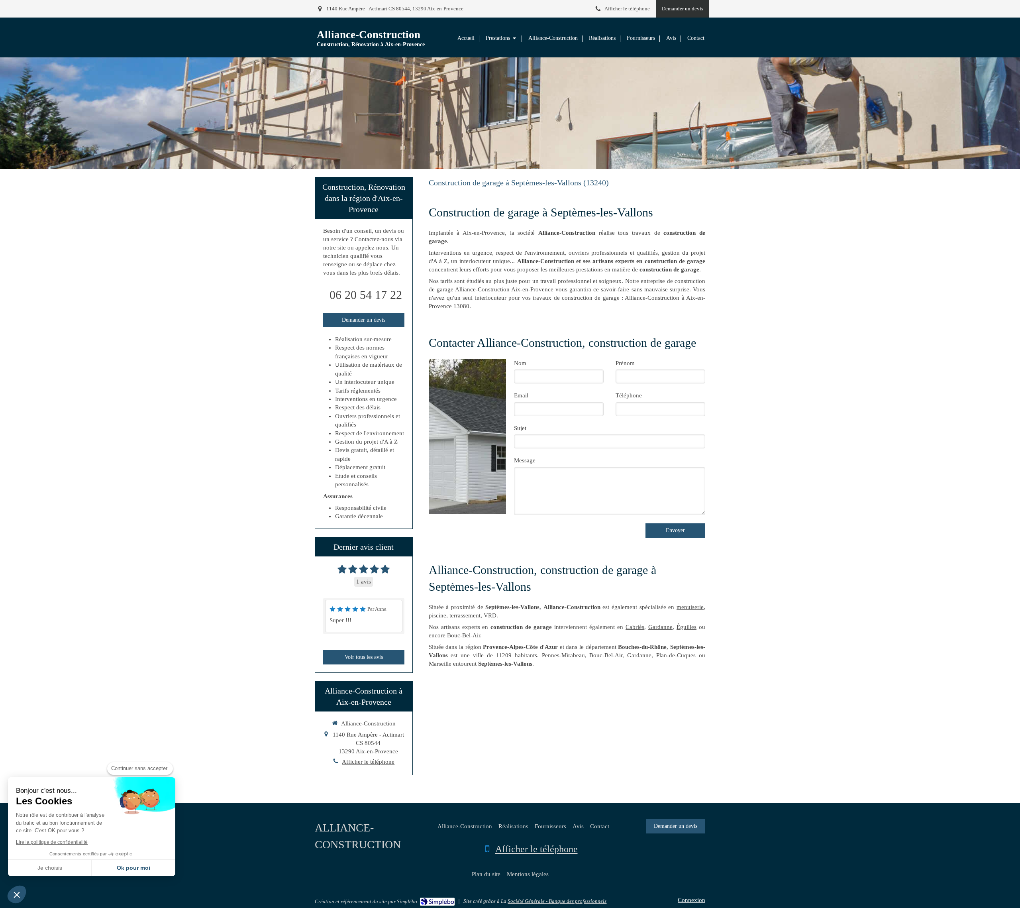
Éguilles (686, 627)
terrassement (465, 615)
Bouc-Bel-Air (463, 635)
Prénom (625, 363)
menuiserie (690, 607)
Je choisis (49, 868)
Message (525, 460)
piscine (437, 615)
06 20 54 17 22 (366, 294)
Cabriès (635, 627)
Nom (520, 363)
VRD (490, 615)
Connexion (691, 900)
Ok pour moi (133, 868)
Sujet (520, 428)
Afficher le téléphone (627, 9)
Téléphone (629, 395)
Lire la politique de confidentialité (52, 842)
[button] (16, 894)
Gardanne (660, 627)
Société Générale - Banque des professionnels (557, 901)
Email (521, 395)
